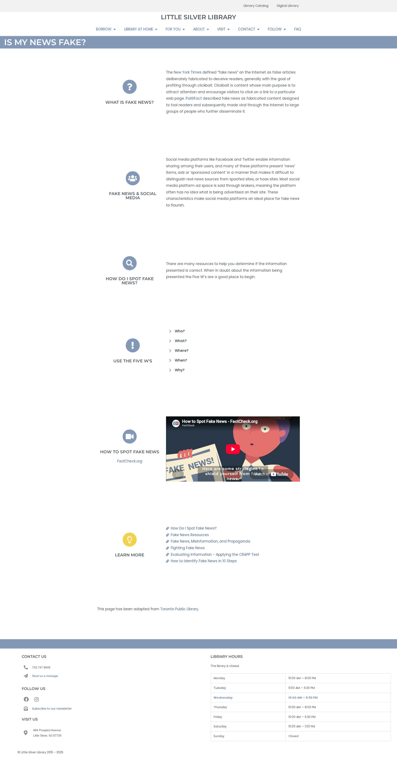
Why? (180, 370)
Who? (180, 331)
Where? (182, 350)
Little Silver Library (198, 17)
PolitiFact (194, 98)
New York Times (187, 72)
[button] (233, 331)
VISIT (221, 29)
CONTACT (246, 29)
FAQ (297, 29)
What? (181, 340)
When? (181, 360)
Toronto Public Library (179, 608)
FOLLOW (275, 29)
